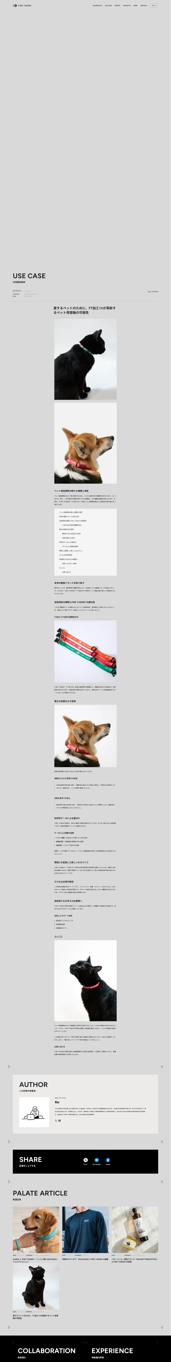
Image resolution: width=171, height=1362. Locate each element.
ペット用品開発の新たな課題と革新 (70, 512)
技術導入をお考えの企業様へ (68, 559)
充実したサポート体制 (69, 563)
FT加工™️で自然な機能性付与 (71, 525)
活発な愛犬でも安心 (68, 538)
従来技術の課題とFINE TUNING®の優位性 (72, 521)
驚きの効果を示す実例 (66, 529)
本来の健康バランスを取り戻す (69, 516)
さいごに (62, 568)
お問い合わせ (66, 572)
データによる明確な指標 (70, 546)
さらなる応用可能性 (65, 555)
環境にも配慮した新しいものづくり (70, 551)
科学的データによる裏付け (67, 542)
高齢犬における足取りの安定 (71, 533)
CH (153, 5)
